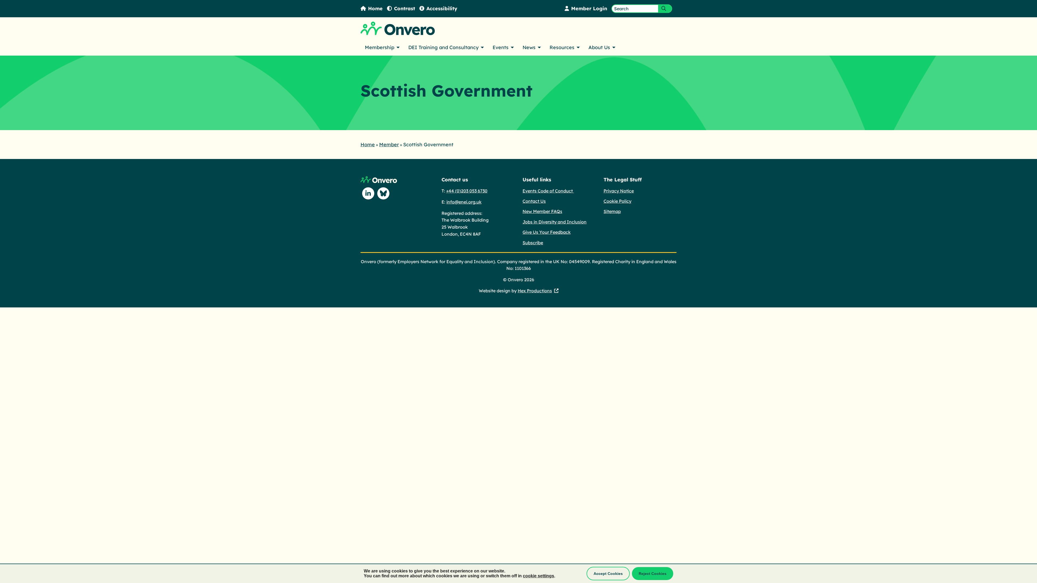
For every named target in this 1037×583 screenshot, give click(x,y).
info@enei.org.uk (464, 202)
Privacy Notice (619, 191)
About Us (599, 47)
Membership (379, 47)
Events (501, 47)
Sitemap (612, 211)
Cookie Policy (617, 201)
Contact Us (534, 201)
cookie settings (538, 576)
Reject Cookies (652, 573)
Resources (562, 47)
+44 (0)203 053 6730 (466, 191)
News (529, 47)
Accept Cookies (608, 573)
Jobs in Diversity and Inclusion (555, 222)
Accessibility (441, 8)
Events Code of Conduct (548, 191)
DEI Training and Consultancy (443, 47)
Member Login (589, 8)
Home (375, 8)
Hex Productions (535, 290)
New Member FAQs (542, 211)
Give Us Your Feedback (547, 232)
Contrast (404, 8)
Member (389, 144)
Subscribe (533, 242)
